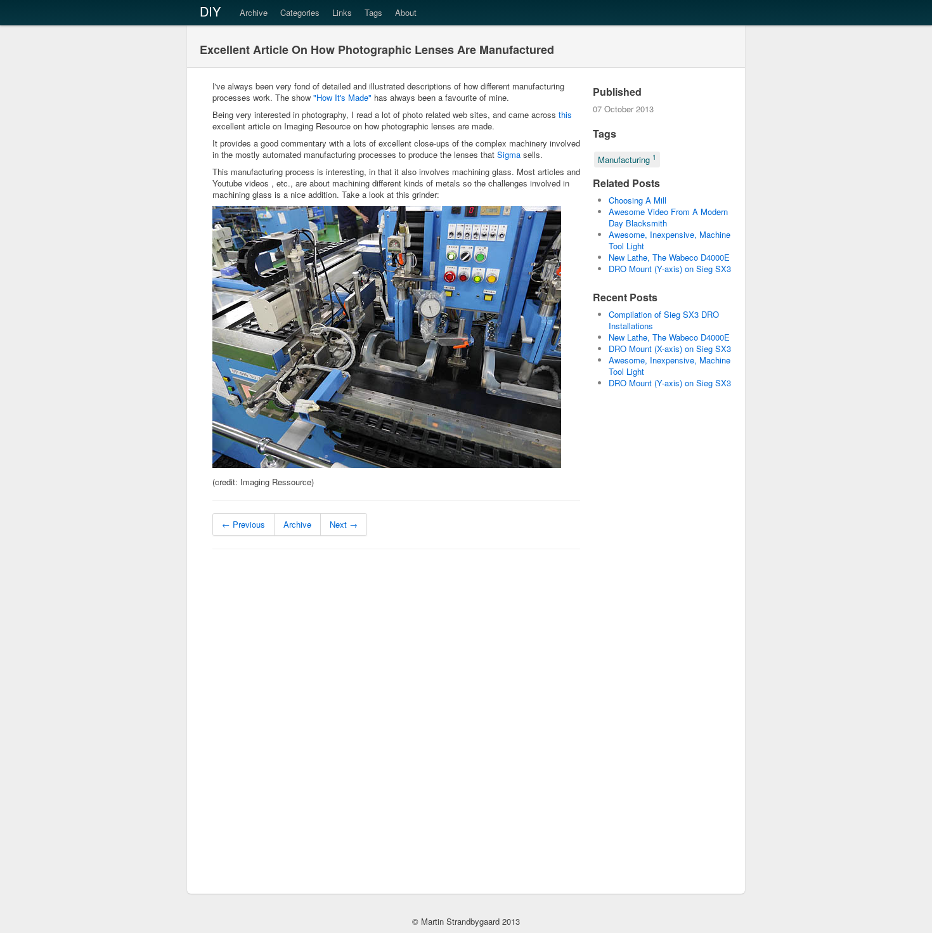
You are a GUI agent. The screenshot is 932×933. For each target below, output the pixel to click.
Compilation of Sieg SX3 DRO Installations (664, 320)
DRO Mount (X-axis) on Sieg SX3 (670, 349)
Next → (344, 524)
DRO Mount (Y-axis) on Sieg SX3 (670, 269)
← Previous (243, 524)
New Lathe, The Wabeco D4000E (669, 257)
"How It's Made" (342, 97)
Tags (373, 12)
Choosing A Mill (637, 200)
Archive (254, 12)
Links (342, 12)
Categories (300, 12)
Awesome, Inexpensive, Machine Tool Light (669, 240)
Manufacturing (627, 159)
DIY (210, 11)
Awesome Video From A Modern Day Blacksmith (668, 217)
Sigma (509, 154)
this (565, 114)
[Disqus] (396, 719)
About (406, 12)
